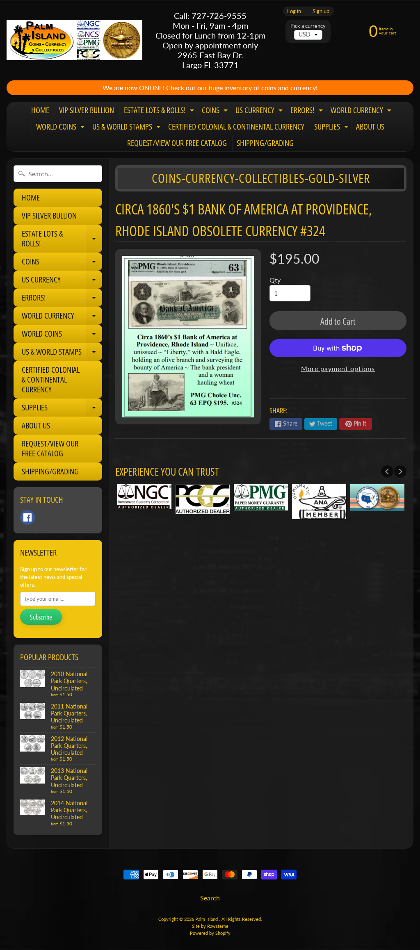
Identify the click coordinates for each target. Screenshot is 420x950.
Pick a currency (308, 26)
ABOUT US (370, 126)
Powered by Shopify (210, 933)
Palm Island (207, 919)
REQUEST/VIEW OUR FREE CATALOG (177, 142)
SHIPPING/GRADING (265, 142)
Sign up (321, 11)
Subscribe (41, 617)
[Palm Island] (74, 40)
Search (210, 898)
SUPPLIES (332, 128)
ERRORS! (307, 111)
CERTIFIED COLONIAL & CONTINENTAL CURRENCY (236, 126)
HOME (40, 110)
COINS (216, 111)
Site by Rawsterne (210, 926)
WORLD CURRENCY (362, 111)
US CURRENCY (260, 111)
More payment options (338, 368)
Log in (294, 11)
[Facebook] (27, 517)
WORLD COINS (61, 128)
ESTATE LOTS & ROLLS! (160, 111)
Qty (275, 280)
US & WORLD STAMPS (127, 128)
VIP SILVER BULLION (86, 110)
